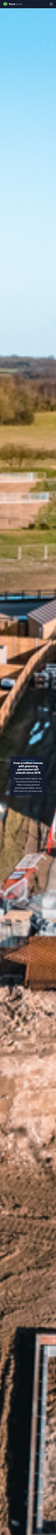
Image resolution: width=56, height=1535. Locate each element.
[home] (12, 4)
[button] (50, 4)
